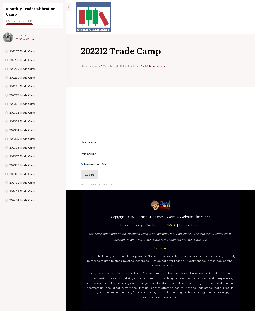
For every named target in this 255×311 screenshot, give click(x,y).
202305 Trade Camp (22, 139)
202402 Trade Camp (22, 191)
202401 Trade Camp (22, 182)
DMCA (171, 225)
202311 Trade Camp (22, 174)
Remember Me (95, 164)
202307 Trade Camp (22, 156)
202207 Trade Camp (22, 51)
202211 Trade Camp (22, 86)
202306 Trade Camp (22, 147)
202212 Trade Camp (22, 95)
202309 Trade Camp (22, 165)
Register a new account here (97, 184)
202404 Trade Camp (22, 200)
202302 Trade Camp (22, 112)
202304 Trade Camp (22, 130)
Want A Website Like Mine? (188, 217)
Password (88, 154)
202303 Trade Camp (22, 121)
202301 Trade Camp (22, 104)
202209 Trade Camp (22, 69)
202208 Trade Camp (22, 60)
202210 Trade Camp (22, 77)
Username (88, 142)
